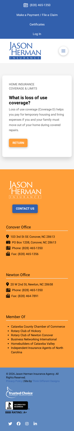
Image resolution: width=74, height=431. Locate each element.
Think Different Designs (46, 381)
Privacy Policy (14, 381)
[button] (63, 50)
